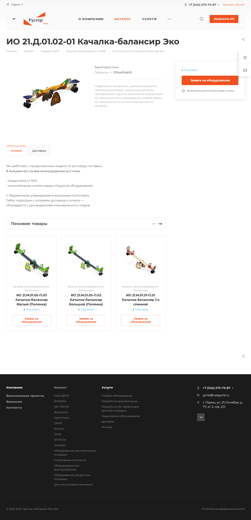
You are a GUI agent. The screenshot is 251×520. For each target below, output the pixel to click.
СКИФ (58, 423)
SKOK (57, 434)
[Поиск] (201, 19)
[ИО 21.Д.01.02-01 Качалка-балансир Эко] (50, 93)
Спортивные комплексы (70, 460)
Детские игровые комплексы (73, 484)
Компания (14, 387)
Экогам (59, 428)
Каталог (60, 387)
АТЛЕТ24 (60, 439)
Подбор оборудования (117, 395)
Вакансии (14, 401)
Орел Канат (62, 417)
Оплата (16, 151)
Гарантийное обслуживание (121, 416)
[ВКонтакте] (201, 417)
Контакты (14, 407)
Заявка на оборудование (210, 80)
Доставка (39, 151)
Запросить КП (224, 19)
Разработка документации (120, 401)
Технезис (60, 445)
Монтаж (107, 427)
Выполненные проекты (25, 396)
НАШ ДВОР (61, 395)
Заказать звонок (234, 4)
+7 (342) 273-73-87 (202, 4)
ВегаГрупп (61, 412)
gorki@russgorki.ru (216, 395)
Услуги (107, 387)
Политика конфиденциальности (223, 508)
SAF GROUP (61, 406)
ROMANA (60, 401)
